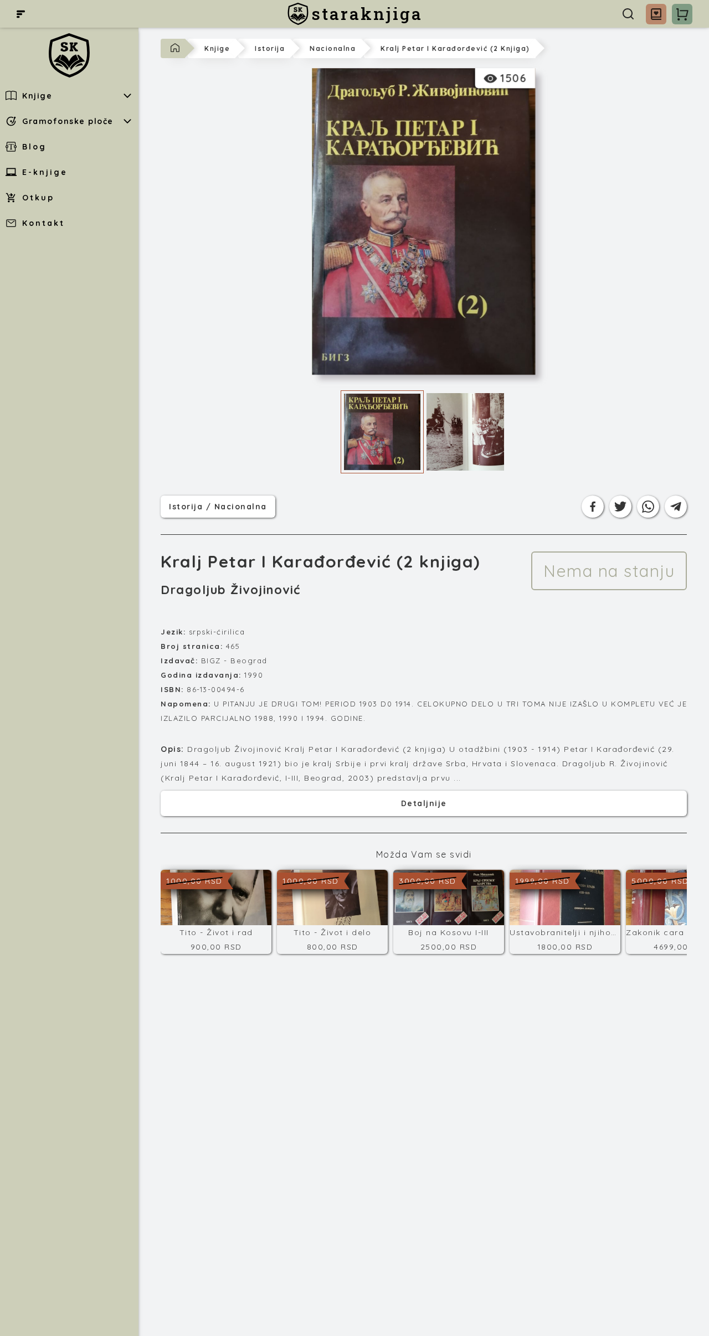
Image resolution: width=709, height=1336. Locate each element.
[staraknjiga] (69, 55)
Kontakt (43, 223)
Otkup (38, 198)
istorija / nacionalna (218, 506)
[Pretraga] (628, 14)
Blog (34, 147)
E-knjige (45, 172)
